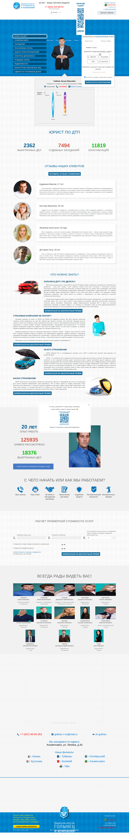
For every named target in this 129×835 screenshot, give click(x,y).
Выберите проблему (58, 535)
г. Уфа (66, 766)
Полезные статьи (48, 40)
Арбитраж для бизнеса (24, 56)
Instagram (65, 114)
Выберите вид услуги (24, 535)
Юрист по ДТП (20, 36)
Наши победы (25, 819)
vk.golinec (101, 734)
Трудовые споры (22, 60)
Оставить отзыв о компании (64, 174)
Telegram (53, 119)
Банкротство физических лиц (27, 68)
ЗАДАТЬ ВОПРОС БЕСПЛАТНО (26, 826)
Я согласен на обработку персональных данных (98, 77)
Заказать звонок (107, 13)
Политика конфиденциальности (19, 831)
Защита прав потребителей (26, 52)
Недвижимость (21, 64)
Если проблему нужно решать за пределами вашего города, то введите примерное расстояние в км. (101, 533)
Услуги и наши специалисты (23, 815)
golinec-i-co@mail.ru (65, 734)
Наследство (19, 44)
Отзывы (33, 819)
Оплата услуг (17, 817)
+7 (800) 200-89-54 (54, 7)
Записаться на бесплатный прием (63, 311)
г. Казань (35, 756)
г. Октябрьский (96, 756)
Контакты (16, 819)
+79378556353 (63, 86)
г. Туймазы (66, 756)
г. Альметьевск (96, 761)
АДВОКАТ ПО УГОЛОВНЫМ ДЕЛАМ (27, 72)
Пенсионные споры (23, 48)
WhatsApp (47, 95)
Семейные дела (21, 40)
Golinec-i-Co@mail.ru (77, 86)
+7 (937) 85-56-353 (109, 9)
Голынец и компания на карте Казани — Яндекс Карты (64, 722)
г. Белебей (66, 761)
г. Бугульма (35, 761)
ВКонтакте (59, 95)
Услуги (15, 822)
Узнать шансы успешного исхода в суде (33, 466)
